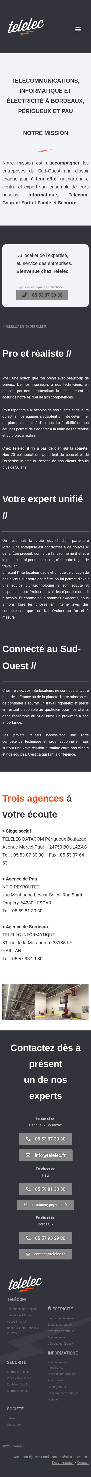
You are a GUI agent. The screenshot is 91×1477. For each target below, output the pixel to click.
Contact (83, 1462)
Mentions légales (26, 1457)
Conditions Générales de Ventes (64, 1457)
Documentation (63, 1462)
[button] (78, 29)
